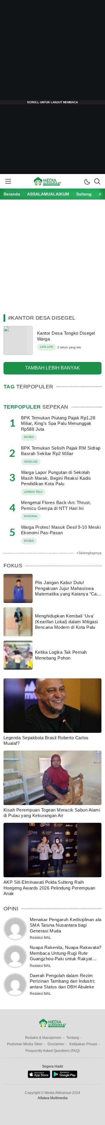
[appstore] (39, 1077)
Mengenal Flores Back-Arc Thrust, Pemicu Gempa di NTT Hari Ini (56, 505)
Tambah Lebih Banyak (52, 367)
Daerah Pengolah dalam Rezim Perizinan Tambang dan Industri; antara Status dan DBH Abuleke (62, 981)
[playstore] (64, 1077)
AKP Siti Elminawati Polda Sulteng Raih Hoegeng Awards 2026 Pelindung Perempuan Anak (49, 888)
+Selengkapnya (89, 553)
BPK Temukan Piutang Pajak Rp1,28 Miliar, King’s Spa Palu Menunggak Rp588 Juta (58, 423)
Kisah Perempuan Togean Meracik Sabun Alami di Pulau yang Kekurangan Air (52, 812)
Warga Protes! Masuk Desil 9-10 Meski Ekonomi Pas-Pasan (61, 530)
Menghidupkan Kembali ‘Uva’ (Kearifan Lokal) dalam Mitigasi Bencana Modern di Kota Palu (66, 621)
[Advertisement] (52, 52)
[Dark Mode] (87, 181)
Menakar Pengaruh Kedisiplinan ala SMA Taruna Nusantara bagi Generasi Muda (66, 925)
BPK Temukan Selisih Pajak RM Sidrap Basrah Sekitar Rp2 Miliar (61, 450)
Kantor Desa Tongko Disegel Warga (66, 336)
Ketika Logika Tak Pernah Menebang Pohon (61, 655)
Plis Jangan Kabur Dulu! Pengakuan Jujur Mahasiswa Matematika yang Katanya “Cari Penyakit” (67, 591)
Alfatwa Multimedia (53, 1098)
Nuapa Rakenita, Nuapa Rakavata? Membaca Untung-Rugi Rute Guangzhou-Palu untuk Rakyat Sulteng (66, 956)
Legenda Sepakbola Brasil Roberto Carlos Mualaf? (46, 740)
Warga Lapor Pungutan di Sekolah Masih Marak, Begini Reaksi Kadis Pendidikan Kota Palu (56, 478)
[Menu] (8, 181)
